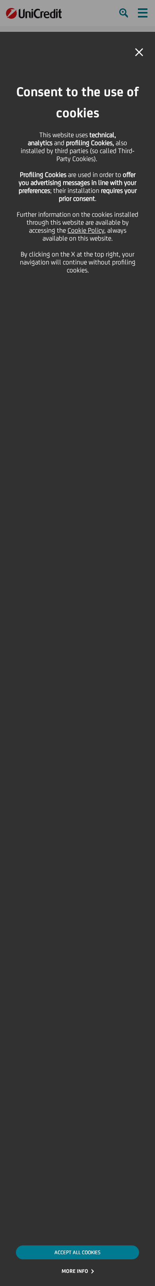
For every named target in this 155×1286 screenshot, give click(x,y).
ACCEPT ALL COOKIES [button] (77, 1252)
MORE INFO (75, 1271)
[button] (139, 52)
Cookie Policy (86, 230)
